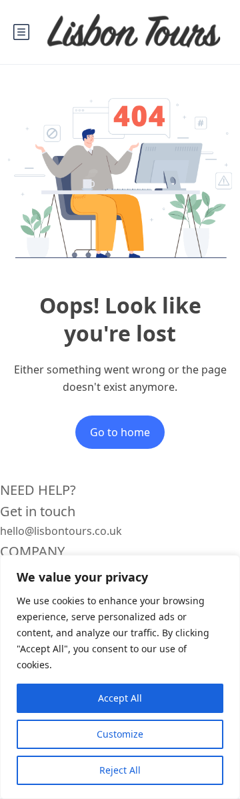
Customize (120, 734)
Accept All (120, 698)
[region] (120, 677)
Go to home (120, 432)
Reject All (120, 770)
